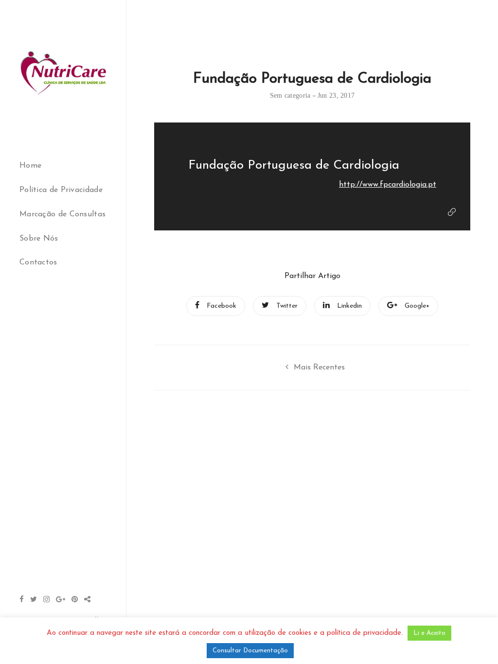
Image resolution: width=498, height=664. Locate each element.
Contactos (38, 262)
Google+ (417, 306)
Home (30, 166)
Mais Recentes (319, 367)
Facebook (221, 306)
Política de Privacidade (61, 190)
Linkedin (349, 306)
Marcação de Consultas (62, 214)
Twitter (287, 306)
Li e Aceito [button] (429, 633)
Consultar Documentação (250, 650)
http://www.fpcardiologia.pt (387, 185)
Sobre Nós (38, 239)
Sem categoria (290, 95)
